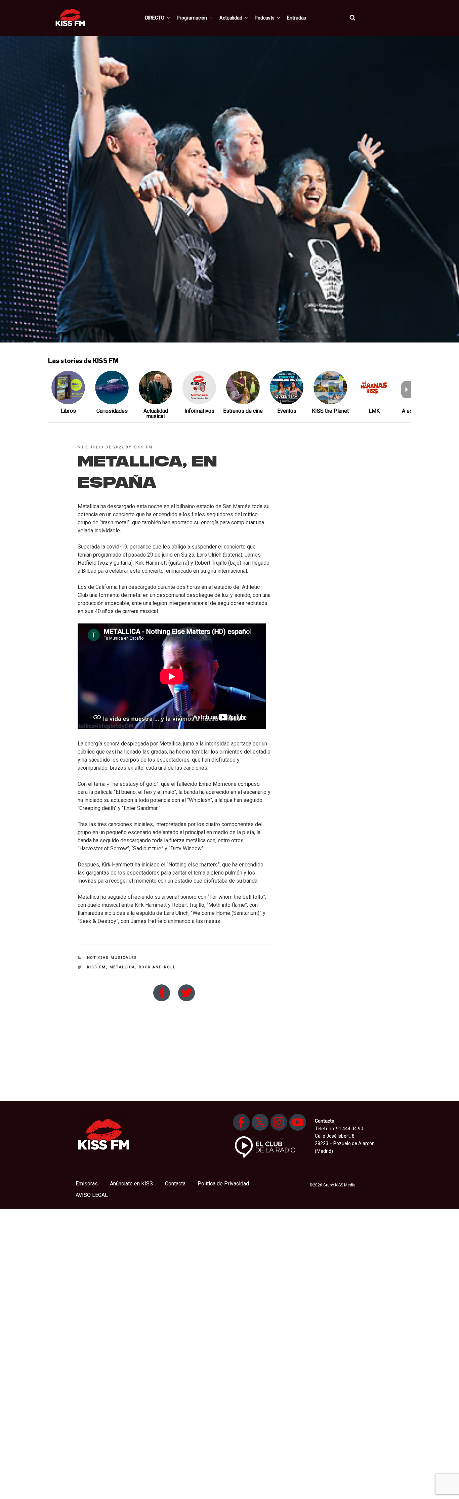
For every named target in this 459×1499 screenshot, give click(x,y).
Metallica (122, 967)
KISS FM (143, 447)
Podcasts (265, 18)
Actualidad (230, 18)
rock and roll (157, 967)
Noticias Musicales (112, 958)
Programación (192, 18)
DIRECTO (154, 18)
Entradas (296, 18)
